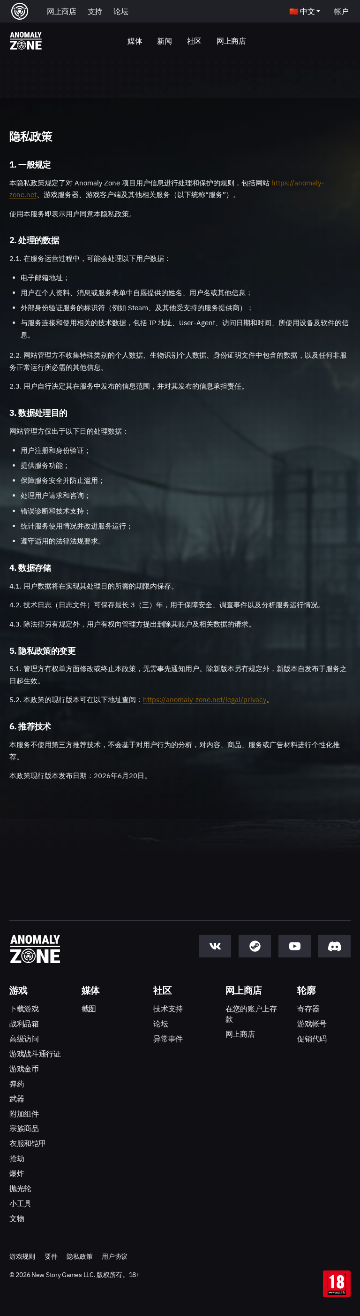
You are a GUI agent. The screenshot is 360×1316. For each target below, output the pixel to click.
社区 (194, 41)
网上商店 (231, 41)
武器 (16, 1098)
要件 (51, 1256)
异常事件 (168, 1038)
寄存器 (308, 1008)
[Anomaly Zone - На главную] (25, 41)
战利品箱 (24, 1023)
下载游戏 (24, 1008)
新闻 (164, 41)
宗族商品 (24, 1128)
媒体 (135, 41)
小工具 (20, 1203)
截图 (89, 1008)
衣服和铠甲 (27, 1143)
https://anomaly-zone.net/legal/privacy (204, 699)
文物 (16, 1218)
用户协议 (115, 1256)
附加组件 (24, 1113)
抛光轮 (20, 1188)
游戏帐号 (312, 1023)
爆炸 (16, 1173)
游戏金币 (24, 1068)
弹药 (16, 1083)
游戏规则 (22, 1256)
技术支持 (168, 1008)
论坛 (160, 1023)
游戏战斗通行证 (35, 1053)
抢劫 (16, 1158)
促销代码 (312, 1038)
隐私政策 (79, 1256)
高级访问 (24, 1038)
